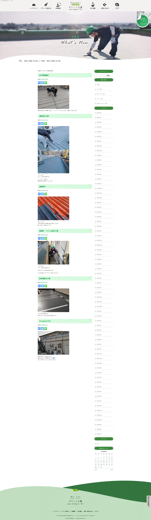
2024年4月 (99, 221)
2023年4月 (99, 278)
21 (101, 464)
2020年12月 (99, 410)
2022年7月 (99, 320)
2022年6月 (99, 325)
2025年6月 (99, 164)
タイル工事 (99, 89)
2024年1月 (99, 235)
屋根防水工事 (44, 116)
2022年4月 (99, 334)
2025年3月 (99, 174)
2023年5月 (99, 273)
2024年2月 (99, 231)
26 (95, 467)
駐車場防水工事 (44, 278)
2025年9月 (99, 155)
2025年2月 (99, 179)
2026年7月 (99, 112)
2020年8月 (99, 429)
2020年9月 (99, 424)
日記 (98, 443)
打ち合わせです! (45, 321)
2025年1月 (99, 183)
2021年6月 (99, 382)
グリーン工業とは (46, 5)
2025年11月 (99, 146)
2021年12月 (99, 353)
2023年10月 (99, 249)
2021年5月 (99, 386)
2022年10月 (99, 306)
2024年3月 (99, 226)
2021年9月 (99, 368)
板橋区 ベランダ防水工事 (48, 231)
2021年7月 (99, 377)
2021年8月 (99, 372)
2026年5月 (99, 122)
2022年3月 (99, 339)
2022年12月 (99, 297)
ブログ (117, 5)
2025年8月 (99, 160)
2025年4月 (99, 169)
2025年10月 (99, 150)
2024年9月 (99, 202)
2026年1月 (99, 141)
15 (103, 461)
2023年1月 (99, 292)
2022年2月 (99, 344)
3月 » (112, 469)
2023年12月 (99, 240)
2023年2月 (99, 287)
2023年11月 (99, 245)
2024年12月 (99, 188)
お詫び (98, 84)
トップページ (34, 5)
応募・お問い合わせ (105, 5)
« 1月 (95, 469)
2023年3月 (99, 283)
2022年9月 (99, 311)
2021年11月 (99, 358)
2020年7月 (99, 434)
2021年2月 (99, 401)
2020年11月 (99, 415)
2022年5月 (99, 330)
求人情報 (93, 5)
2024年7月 (99, 207)
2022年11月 (99, 301)
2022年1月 (99, 349)
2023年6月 (99, 268)
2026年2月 (99, 136)
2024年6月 (99, 212)
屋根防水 (42, 186)
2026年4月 (99, 127)
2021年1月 (99, 405)
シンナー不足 (100, 98)
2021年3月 (99, 396)
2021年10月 (99, 363)
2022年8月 (99, 316)
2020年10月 (99, 419)
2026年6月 (99, 117)
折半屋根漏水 (44, 75)
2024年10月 (99, 197)
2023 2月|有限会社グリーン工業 (6, 0)
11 (111, 459)
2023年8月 (99, 259)
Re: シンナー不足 (101, 94)
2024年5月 (99, 216)
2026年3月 (99, 131)
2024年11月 (99, 193)
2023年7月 (99, 264)
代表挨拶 (58, 5)
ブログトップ (104, 71)
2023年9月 (99, 254)
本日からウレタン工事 (102, 103)
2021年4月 (99, 391)
